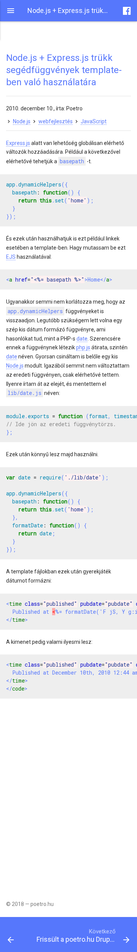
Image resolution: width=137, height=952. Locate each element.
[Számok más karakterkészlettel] (18, 934)
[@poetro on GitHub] (127, 10)
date (82, 339)
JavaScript (94, 121)
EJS (11, 257)
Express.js (18, 143)
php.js (83, 347)
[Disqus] (68, 794)
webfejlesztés (55, 121)
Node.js (21, 121)
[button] (11, 11)
